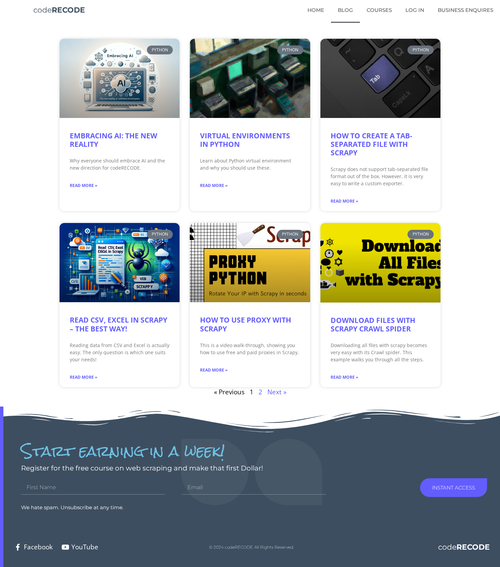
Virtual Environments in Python (245, 140)
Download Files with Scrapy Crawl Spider (373, 324)
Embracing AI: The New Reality (113, 140)
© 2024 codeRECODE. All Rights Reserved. (251, 547)
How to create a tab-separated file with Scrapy (371, 144)
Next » (276, 391)
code (59, 10)
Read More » (83, 185)
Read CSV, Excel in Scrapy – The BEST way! (118, 324)
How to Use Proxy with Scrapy (245, 324)
